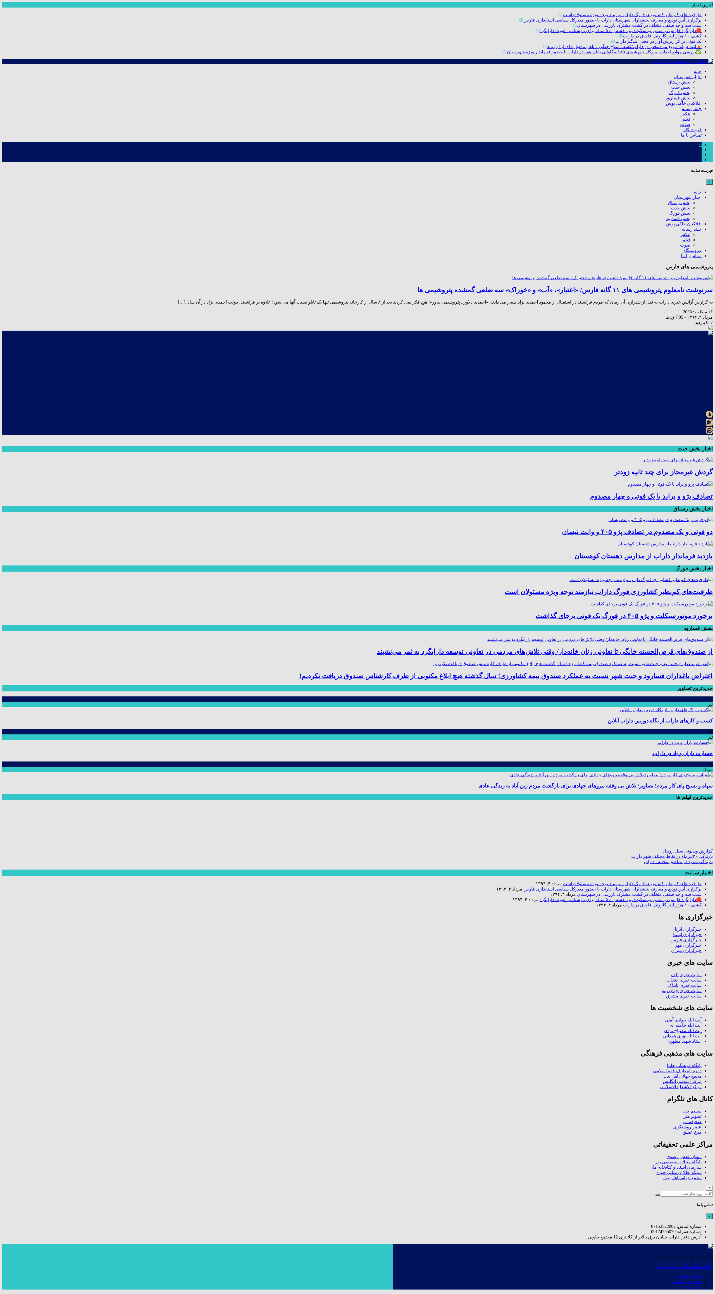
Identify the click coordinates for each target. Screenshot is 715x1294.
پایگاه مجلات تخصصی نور (678, 1161)
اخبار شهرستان (688, 76)
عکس (685, 113)
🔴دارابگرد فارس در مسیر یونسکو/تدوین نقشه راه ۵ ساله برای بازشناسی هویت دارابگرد (621, 30)
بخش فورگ (679, 92)
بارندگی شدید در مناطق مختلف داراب (678, 861)
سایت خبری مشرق (684, 996)
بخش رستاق (679, 82)
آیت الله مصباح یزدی (683, 1030)
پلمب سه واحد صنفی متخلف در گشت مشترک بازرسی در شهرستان (639, 25)
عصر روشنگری (687, 1127)
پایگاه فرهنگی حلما (684, 1065)
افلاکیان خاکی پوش (684, 103)
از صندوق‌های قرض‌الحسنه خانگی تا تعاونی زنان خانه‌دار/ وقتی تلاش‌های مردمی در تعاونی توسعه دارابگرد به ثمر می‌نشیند (545, 651)
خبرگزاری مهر (688, 945)
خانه (698, 71)
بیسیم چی (692, 1111)
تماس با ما (692, 1287)
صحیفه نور (692, 1121)
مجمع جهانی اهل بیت (682, 1076)
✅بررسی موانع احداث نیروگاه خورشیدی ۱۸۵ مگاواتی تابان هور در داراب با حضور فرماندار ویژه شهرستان (604, 51)
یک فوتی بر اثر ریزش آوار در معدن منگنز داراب (658, 41)
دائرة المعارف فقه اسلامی (677, 1070)
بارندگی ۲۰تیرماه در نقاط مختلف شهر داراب (672, 856)
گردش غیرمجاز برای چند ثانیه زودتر (663, 472)
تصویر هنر (692, 1116)
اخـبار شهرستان (687, 1281)
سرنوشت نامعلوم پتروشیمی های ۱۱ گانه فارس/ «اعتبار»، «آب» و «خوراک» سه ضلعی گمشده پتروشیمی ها (565, 289)
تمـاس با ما (691, 135)
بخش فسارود (678, 98)
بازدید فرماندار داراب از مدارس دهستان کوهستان (644, 556)
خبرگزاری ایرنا (688, 929)
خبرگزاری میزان (686, 950)
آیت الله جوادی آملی (683, 1020)
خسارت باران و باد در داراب (682, 753)
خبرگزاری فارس (686, 939)
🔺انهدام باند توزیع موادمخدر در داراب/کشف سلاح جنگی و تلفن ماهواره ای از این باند (624, 46)
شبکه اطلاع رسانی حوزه (679, 1172)
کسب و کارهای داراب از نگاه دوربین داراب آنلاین (660, 721)
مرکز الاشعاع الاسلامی (681, 1086)
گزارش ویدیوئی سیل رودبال (687, 851)
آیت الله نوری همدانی (682, 1035)
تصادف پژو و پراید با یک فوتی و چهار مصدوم (651, 496)
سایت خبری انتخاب (684, 980)
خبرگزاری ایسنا (687, 934)
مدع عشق (692, 1132)
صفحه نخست (689, 1276)
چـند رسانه (692, 108)
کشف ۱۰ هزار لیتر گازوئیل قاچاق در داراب (662, 36)
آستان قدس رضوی (684, 1156)
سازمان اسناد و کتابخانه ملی (675, 1167)
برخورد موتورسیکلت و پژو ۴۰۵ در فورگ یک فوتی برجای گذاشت (624, 615)
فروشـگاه (692, 129)
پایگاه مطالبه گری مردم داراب (685, 1266)
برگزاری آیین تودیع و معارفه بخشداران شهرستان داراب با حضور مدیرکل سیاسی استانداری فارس (612, 20)
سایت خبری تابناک (685, 985)
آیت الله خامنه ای (686, 1025)
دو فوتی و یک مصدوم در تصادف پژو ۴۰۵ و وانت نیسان (637, 531)
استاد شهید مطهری (684, 1041)
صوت (685, 124)
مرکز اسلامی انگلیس (682, 1081)
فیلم (686, 119)
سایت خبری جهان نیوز (681, 990)
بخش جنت (680, 87)
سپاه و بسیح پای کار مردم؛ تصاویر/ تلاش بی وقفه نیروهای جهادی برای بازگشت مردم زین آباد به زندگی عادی (595, 786)
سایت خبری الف (686, 974)
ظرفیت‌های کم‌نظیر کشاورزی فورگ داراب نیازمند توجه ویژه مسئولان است (632, 14)
